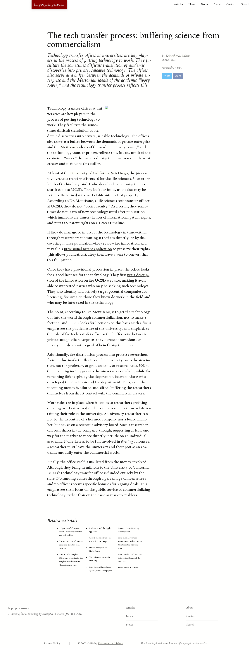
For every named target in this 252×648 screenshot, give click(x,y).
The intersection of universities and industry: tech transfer (70, 545)
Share (178, 76)
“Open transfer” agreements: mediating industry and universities (70, 531)
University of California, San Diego (99, 173)
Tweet (166, 76)
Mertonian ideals (74, 147)
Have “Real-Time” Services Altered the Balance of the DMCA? (130, 558)
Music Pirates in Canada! (128, 567)
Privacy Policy (52, 643)
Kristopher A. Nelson (178, 56)
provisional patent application (88, 249)
